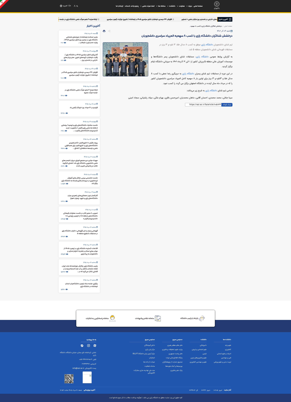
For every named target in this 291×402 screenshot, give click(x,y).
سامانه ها (162, 6)
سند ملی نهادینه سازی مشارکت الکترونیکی (144, 371)
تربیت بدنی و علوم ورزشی (222, 362)
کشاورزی (228, 349)
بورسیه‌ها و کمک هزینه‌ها (173, 366)
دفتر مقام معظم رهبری (174, 345)
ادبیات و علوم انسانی (224, 354)
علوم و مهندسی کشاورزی (198, 362)
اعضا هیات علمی (148, 6)
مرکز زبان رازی (150, 349)
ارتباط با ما (119, 6)
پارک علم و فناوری (176, 370)
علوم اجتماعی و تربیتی (199, 349)
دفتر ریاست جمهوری (175, 354)
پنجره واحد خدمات (132, 6)
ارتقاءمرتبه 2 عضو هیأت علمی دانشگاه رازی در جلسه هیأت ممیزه (105, 19)
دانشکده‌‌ (172, 6)
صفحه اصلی (198, 6)
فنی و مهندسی (226, 358)
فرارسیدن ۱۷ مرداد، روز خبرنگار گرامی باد (59, 19)
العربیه (65, 6)
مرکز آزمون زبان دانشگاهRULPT (144, 354)
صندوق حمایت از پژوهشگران (172, 362)
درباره (190, 6)
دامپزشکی (203, 345)
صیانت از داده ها (149, 362)
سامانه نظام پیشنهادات (144, 318)
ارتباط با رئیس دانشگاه (189, 318)
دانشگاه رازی (207, 45)
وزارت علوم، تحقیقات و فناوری (172, 349)
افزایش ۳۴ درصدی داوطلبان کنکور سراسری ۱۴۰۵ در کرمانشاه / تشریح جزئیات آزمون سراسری (171, 19)
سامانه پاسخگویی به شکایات (97, 318)
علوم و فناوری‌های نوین (199, 358)
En (70, 6)
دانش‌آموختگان (149, 345)
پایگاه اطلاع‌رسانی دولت (174, 358)
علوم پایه (228, 345)
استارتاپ (152, 358)
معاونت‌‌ (182, 6)
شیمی (205, 354)
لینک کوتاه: (226, 104)
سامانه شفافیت (149, 366)
